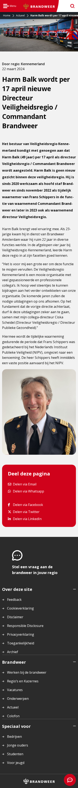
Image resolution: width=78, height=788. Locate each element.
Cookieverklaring (20, 608)
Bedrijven (14, 736)
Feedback (14, 599)
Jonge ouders (17, 745)
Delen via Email (24, 484)
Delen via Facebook (28, 504)
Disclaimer (15, 617)
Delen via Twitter (26, 511)
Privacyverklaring (20, 634)
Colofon (13, 716)
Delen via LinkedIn (27, 518)
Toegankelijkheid (20, 643)
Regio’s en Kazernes (22, 681)
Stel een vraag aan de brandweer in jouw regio (35, 569)
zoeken (71, 6)
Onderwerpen (18, 698)
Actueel (13, 707)
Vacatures (15, 690)
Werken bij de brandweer (26, 672)
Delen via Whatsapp (28, 491)
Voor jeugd (15, 762)
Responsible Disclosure (25, 625)
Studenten (15, 754)
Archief (12, 652)
